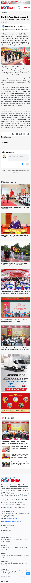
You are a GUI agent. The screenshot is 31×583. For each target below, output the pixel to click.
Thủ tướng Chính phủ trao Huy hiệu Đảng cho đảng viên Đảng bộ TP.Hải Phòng (14, 320)
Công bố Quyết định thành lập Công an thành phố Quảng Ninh (20, 447)
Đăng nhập (19, 7)
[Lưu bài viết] (24, 134)
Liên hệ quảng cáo (8, 525)
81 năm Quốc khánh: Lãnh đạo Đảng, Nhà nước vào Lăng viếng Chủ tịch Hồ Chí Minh (14, 264)
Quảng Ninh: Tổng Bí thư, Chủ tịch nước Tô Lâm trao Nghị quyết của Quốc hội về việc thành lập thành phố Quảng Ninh (14, 237)
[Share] (20, 134)
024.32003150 (12, 518)
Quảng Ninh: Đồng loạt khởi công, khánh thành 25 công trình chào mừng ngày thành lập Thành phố (15, 292)
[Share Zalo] (17, 134)
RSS (4, 533)
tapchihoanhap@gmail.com (13, 521)
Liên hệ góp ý (7, 530)
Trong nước (4, 12)
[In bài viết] (28, 134)
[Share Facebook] (13, 134)
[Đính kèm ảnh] (22, 164)
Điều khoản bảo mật (9, 528)
